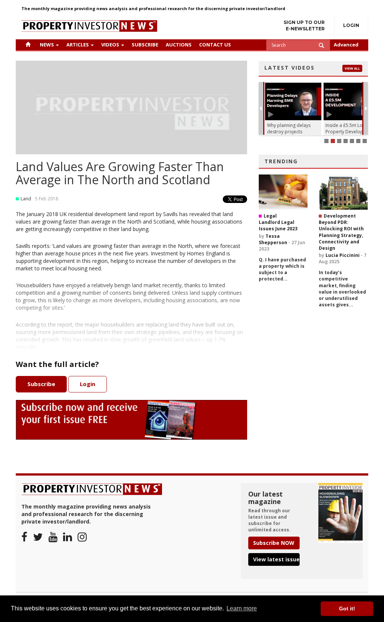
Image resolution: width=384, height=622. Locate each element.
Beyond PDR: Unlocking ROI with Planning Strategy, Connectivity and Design (341, 235)
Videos (110, 44)
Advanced (346, 44)
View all (352, 68)
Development (340, 216)
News (47, 44)
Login (351, 25)
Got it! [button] (347, 609)
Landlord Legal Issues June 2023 (278, 225)
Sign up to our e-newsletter (304, 25)
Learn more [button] (241, 608)
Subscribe (145, 44)
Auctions (179, 44)
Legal (270, 216)
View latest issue (276, 559)
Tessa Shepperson (273, 239)
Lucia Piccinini (343, 255)
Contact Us (215, 44)
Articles (77, 44)
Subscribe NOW (273, 542)
